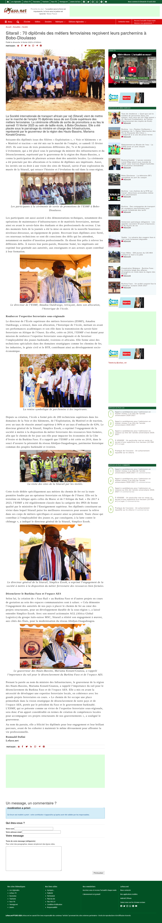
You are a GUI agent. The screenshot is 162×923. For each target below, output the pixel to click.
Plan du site (51, 899)
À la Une (27, 22)
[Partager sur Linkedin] (29, 46)
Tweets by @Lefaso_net (117, 362)
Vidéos (37, 22)
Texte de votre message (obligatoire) (20, 841)
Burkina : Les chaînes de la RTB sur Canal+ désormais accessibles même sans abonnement (137, 193)
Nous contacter (125, 890)
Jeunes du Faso (75, 2)
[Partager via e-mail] (18, 46)
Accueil (8, 27)
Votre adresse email (14, 832)
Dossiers (48, 22)
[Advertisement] (116, 11)
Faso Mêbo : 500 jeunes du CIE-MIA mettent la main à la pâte (137, 254)
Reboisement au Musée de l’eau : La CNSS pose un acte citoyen (137, 145)
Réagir (127, 123)
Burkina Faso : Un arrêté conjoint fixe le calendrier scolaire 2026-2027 (138, 284)
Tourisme (45, 2)
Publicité (50, 893)
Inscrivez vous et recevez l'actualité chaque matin (99, 890)
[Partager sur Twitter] (26, 46)
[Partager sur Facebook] (22, 46)
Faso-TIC (54, 2)
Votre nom (10, 828)
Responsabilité (52, 907)
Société (25, 27)
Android (123, 898)
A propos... (50, 890)
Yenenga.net (64, 2)
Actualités (16, 27)
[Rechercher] (18, 22)
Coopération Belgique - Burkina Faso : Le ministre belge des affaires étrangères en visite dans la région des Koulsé (138, 271)
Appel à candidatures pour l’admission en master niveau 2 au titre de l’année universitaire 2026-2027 (133, 423)
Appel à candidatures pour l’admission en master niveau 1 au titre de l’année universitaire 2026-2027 (133, 413)
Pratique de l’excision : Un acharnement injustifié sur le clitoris (132, 451)
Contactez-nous (123, 22)
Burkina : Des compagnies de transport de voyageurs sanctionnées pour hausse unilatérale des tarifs (138, 208)
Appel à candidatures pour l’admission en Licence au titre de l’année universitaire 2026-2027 (135, 432)
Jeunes (11, 907)
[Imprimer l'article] (41, 46)
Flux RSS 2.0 (51, 902)
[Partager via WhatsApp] (33, 46)
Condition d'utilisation (54, 905)
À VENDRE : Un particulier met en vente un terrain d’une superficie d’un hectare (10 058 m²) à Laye (134, 442)
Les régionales (16, 2)
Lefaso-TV (27, 2)
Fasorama (36, 2)
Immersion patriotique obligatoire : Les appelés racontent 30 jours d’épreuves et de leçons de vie (138, 224)
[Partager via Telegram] (37, 46)
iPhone (129, 898)
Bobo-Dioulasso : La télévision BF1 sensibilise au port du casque (136, 176)
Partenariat (51, 896)
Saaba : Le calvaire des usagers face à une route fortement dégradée (138, 238)
